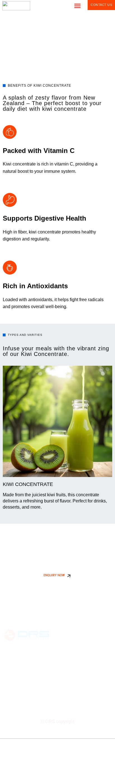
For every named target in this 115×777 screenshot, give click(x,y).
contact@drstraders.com (25, 682)
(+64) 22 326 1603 (20, 689)
